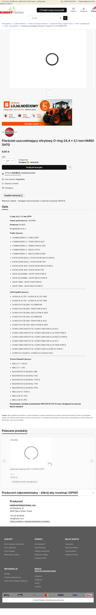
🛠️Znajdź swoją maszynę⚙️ (51, 10)
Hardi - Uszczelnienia (11, 26)
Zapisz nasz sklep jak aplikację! (15, 581)
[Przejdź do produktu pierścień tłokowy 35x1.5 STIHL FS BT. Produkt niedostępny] (31, 452)
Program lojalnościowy (12, 577)
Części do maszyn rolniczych (38, 23)
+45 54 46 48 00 (17, 516)
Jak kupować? (40, 544)
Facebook (38, 576)
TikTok (37, 583)
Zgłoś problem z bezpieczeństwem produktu (30, 521)
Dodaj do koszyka (34, 167)
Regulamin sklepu (41, 555)
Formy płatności (10, 547)
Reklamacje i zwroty (11, 555)
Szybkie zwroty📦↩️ (13, 195)
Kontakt (7, 574)
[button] (65, 18)
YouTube (38, 587)
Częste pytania (40, 547)
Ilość (3, 157)
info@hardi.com (17, 518)
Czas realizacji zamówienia (14, 544)
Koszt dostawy (9, 551)
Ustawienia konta (71, 555)
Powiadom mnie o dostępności (24, 482)
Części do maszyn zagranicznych (61, 23)
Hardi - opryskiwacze (83, 23)
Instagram (38, 580)
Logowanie (69, 544)
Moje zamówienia (71, 547)
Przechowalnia (70, 551)
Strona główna (6, 23)
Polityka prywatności (42, 551)
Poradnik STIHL (40, 558)
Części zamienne (20, 23)
